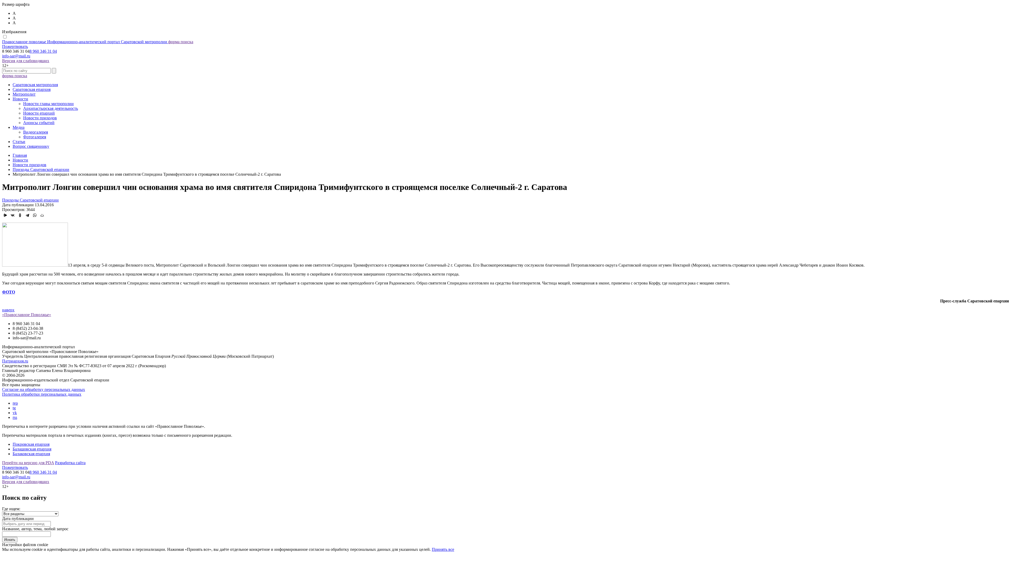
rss (15, 417)
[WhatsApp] (35, 215)
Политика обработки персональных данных (41, 394)
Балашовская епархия (32, 449)
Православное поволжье (84, 42)
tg (14, 408)
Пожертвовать (15, 46)
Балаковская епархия (31, 454)
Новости (20, 99)
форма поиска (180, 42)
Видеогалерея (35, 132)
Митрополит (24, 94)
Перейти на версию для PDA (28, 462)
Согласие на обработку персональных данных (43, 389)
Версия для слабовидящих (25, 60)
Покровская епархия (31, 444)
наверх (8, 310)
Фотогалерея (34, 137)
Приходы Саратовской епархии (30, 200)
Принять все (443, 549)
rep (15, 403)
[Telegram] (27, 215)
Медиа (18, 127)
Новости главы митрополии (48, 103)
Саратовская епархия (32, 89)
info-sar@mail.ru (16, 56)
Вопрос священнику (31, 146)
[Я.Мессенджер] (5, 215)
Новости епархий (39, 113)
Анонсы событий (38, 122)
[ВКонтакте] (12, 215)
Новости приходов (40, 118)
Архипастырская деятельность (50, 108)
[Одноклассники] (20, 215)
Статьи (19, 141)
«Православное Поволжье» (26, 314)
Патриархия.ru (15, 361)
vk (15, 412)
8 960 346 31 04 (43, 51)
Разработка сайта (70, 462)
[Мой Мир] (42, 215)
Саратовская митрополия (35, 84)
